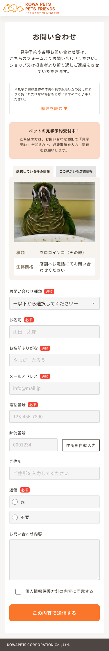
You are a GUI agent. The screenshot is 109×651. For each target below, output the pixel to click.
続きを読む (52, 108)
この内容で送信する (54, 612)
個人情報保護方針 (42, 591)
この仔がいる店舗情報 (76, 171)
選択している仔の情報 (33, 171)
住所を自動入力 (81, 445)
